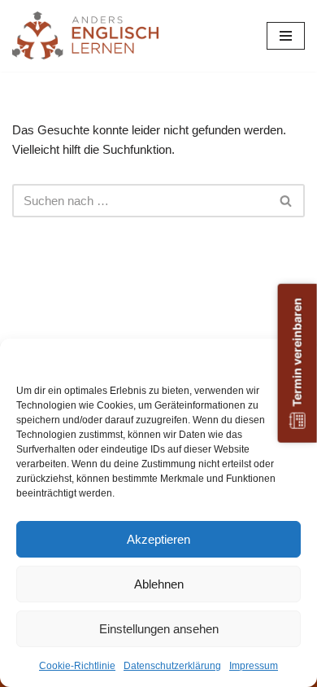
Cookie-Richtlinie (77, 666)
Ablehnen (159, 584)
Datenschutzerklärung (172, 666)
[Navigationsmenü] (286, 36)
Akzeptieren (158, 539)
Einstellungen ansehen (159, 629)
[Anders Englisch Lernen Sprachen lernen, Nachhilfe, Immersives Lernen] (85, 35)
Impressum (253, 666)
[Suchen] (286, 200)
